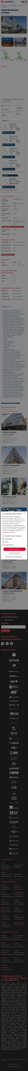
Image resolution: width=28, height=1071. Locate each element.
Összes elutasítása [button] (14, 553)
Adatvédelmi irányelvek (8, 532)
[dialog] (14, 535)
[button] (14, 557)
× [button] (24, 513)
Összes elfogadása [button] (14, 549)
